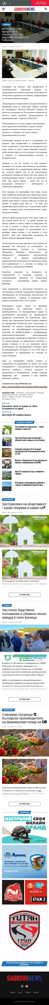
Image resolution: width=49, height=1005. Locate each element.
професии (28, 397)
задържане (31, 393)
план (31, 395)
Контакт (36, 992)
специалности (9, 399)
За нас (20, 992)
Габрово (20, 393)
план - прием (8, 397)
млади (41, 393)
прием (18, 397)
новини (23, 395)
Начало (12, 992)
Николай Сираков (10, 395)
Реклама (27, 992)
